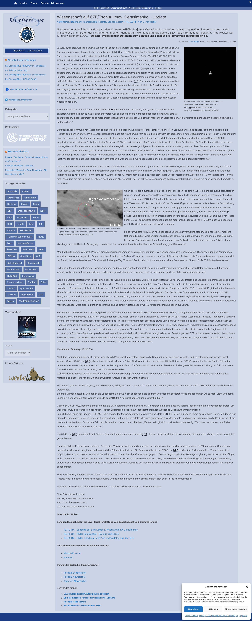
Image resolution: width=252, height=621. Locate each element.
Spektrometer (26, 288)
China (36, 204)
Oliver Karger (194, 42)
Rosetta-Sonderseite (75, 572)
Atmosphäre (30, 197)
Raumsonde (34, 263)
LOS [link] (144, 434)
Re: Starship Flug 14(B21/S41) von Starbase (25, 66)
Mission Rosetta (72, 553)
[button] (246, 586)
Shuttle (32, 282)
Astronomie (63, 22)
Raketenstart (14, 263)
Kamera (11, 230)
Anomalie (12, 191)
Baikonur (11, 204)
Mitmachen (57, 3)
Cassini (24, 204)
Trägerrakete (27, 294)
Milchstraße (28, 249)
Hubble (20, 224)
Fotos (36, 217)
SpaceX (11, 288)
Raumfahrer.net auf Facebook (23, 89)
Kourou (41, 237)
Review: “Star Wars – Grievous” (19, 165)
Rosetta (102, 22)
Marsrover (12, 249)
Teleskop (11, 294)
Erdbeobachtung (26, 210)
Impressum (243, 616)
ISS (31, 223)
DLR (9, 210)
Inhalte (23, 3)
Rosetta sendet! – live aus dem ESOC (82, 605)
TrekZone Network (18, 151)
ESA (42, 210)
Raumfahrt (76, 22)
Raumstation (13, 269)
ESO (9, 217)
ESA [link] (234, 42)
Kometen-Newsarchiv (75, 581)
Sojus (43, 282)
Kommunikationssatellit (19, 236)
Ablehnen (213, 609)
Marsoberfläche (25, 243)
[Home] (15, 3)
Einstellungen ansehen (236, 609)
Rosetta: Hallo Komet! (75, 601)
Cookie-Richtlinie (191, 616)
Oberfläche (25, 256)
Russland (12, 275)
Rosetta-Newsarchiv (74, 576)
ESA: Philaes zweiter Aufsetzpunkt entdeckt (86, 593)
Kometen (68, 557)
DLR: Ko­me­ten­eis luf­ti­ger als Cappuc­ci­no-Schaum (89, 597)
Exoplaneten (22, 217)
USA (41, 294)
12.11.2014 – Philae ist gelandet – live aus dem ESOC (91, 534)
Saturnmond (28, 276)
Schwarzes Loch (15, 282)
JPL (41, 224)
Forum (34, 3)
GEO (9, 224)
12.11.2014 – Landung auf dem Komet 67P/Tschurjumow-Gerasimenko (101, 529)
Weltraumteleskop (29, 301)
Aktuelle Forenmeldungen (22, 60)
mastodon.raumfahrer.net (20, 100)
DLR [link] (63, 64)
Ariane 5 (26, 191)
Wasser (10, 301)
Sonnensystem (115, 22)
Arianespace (13, 197)
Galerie (45, 3)
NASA (11, 256)
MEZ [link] (117, 166)
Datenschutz (35, 50)
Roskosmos (31, 269)
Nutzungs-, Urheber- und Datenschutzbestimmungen (218, 616)
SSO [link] (200, 110)
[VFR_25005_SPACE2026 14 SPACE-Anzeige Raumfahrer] (27, 327)
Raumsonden (90, 22)
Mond (41, 249)
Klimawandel (26, 230)
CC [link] (80, 235)
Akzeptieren (193, 609)
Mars (9, 243)
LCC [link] (178, 150)
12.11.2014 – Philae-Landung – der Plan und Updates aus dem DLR (99, 538)
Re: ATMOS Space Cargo (16, 70)
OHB (38, 256)
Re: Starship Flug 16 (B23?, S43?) (20, 79)
